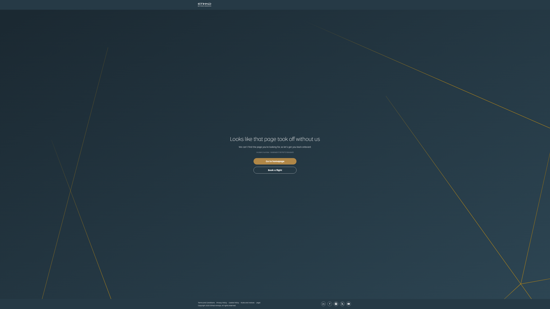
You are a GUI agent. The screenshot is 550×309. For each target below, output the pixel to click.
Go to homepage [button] (275, 161)
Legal (258, 303)
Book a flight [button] (275, 170)
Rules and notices (247, 303)
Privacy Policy (221, 303)
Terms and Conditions (206, 303)
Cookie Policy (234, 303)
